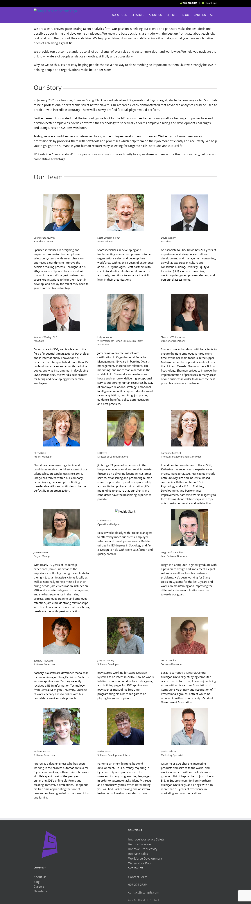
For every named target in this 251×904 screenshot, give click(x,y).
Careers (39, 886)
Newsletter (41, 891)
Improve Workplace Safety (146, 839)
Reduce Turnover (140, 844)
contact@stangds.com (143, 892)
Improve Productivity (142, 849)
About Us (40, 877)
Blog (37, 882)
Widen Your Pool (139, 863)
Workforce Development (145, 858)
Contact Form (137, 877)
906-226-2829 (137, 885)
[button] (211, 14)
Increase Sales (138, 854)
